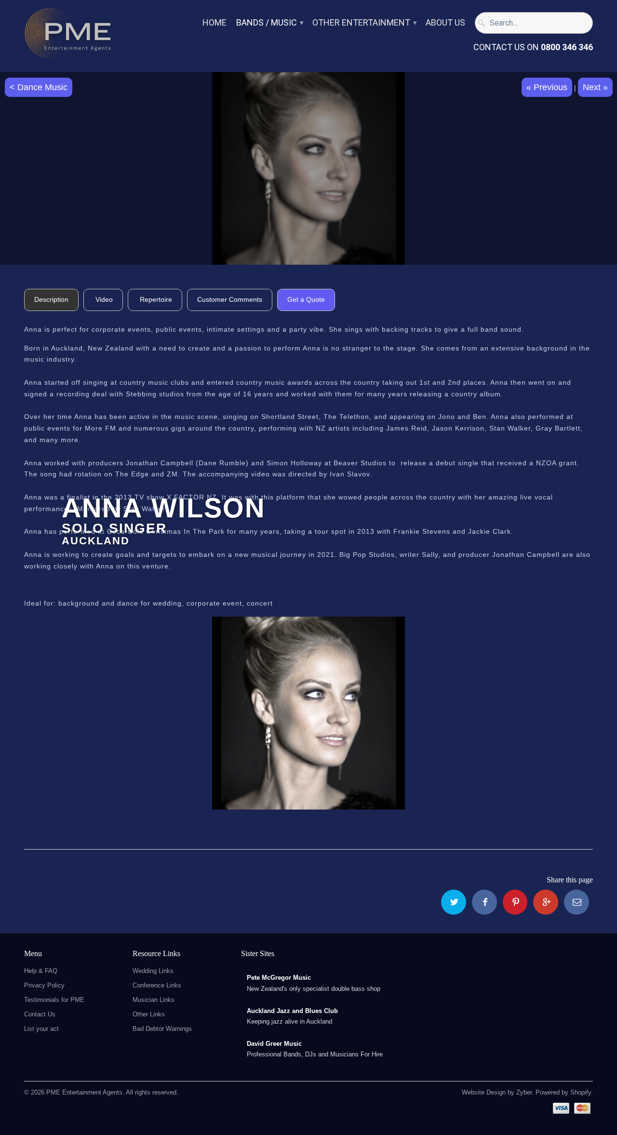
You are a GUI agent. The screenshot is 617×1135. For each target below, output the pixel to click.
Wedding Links (153, 970)
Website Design (484, 1092)
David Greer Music (274, 1043)
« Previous (546, 87)
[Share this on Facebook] (484, 902)
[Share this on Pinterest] (515, 902)
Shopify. (580, 1092)
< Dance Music (38, 87)
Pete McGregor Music (279, 977)
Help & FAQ (40, 970)
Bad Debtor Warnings (162, 1028)
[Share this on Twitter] (453, 902)
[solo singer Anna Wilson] (308, 713)
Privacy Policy (44, 985)
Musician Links (153, 999)
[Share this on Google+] (545, 902)
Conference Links (157, 985)
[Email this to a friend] (576, 902)
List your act (41, 1028)
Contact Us (39, 1014)
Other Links (149, 1014)
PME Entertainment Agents (84, 1092)
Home (214, 22)
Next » (595, 87)
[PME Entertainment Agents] (67, 36)
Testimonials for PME (54, 999)
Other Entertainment (364, 22)
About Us (445, 22)
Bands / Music (269, 22)
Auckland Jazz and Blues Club (292, 1010)
